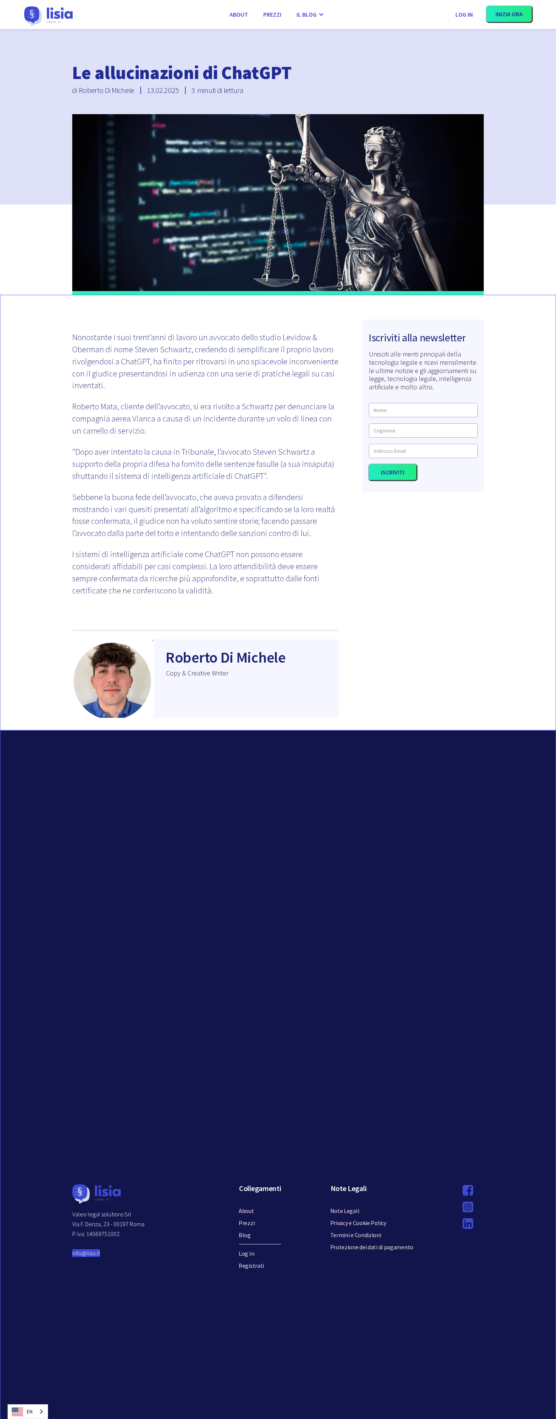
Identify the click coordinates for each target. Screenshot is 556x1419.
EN (30, 1411)
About (239, 14)
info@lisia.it (86, 1253)
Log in (464, 14)
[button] (310, 14)
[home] (108, 14)
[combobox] (28, 1411)
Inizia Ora (509, 14)
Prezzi (272, 14)
